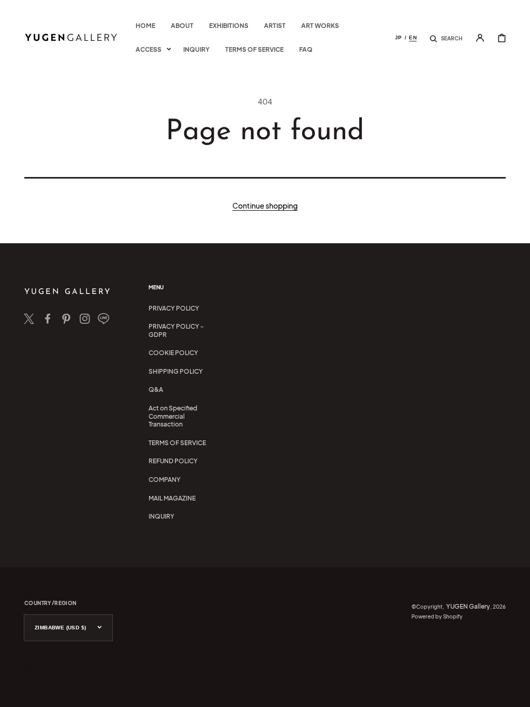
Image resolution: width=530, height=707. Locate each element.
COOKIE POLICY (173, 353)
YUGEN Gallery (468, 606)
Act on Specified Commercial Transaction (173, 416)
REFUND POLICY (173, 461)
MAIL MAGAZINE (172, 498)
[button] (446, 37)
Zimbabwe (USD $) (60, 627)
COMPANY (165, 479)
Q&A (156, 389)
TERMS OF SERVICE (177, 443)
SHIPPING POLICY (176, 371)
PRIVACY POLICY (174, 308)
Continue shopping (265, 205)
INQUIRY (161, 516)
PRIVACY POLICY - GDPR (176, 330)
